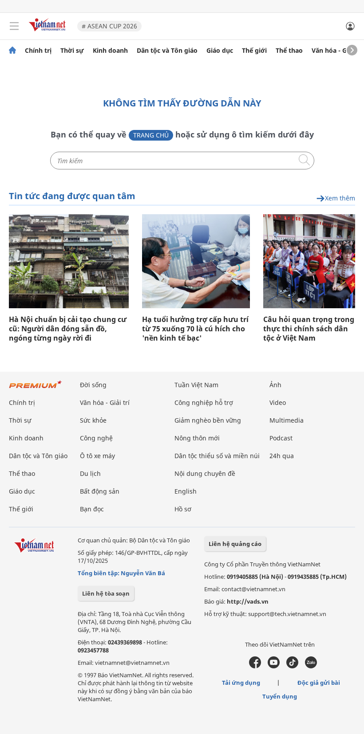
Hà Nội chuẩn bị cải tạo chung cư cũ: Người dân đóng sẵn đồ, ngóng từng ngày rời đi (68, 329)
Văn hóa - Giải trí (337, 50)
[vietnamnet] (48, 32)
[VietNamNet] (12, 51)
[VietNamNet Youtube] (274, 666)
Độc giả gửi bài (318, 683)
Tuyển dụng (279, 696)
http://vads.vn (248, 601)
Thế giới (254, 50)
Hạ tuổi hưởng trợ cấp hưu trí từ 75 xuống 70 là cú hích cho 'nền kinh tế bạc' (195, 329)
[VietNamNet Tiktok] (292, 666)
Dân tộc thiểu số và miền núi (217, 455)
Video (277, 402)
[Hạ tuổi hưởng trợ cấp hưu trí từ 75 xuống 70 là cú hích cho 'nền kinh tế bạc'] (196, 261)
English (185, 491)
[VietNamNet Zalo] (311, 666)
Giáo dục (219, 50)
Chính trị (38, 50)
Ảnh (275, 385)
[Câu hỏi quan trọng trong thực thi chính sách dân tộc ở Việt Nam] (309, 261)
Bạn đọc (92, 509)
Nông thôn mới (197, 438)
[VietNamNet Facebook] (255, 666)
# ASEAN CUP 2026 (109, 26)
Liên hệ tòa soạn (106, 593)
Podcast (281, 438)
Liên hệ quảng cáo (235, 544)
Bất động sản (99, 491)
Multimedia (286, 420)
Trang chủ (151, 135)
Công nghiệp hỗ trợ (203, 402)
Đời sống (93, 385)
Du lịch (90, 473)
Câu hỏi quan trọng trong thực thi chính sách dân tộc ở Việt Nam (308, 329)
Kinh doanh (110, 50)
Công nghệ (96, 438)
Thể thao (289, 50)
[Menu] (14, 26)
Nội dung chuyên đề (204, 473)
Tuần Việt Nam (196, 385)
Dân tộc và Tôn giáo (167, 50)
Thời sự (72, 50)
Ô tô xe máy (97, 455)
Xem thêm (340, 198)
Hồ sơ (182, 509)
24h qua (281, 455)
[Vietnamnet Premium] (35, 389)
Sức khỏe (93, 420)
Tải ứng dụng (241, 683)
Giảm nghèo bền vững (207, 420)
